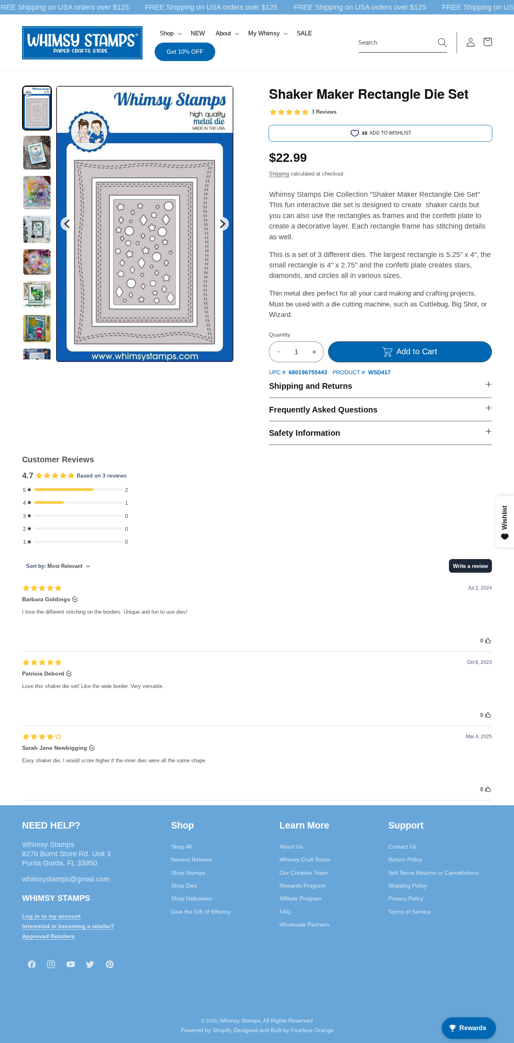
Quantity (279, 334)
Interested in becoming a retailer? (68, 926)
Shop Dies (184, 885)
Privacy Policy (405, 898)
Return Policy (405, 859)
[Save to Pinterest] (222, 97)
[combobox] (403, 43)
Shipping (279, 174)
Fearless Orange (312, 1030)
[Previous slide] (67, 224)
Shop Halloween (191, 898)
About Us (291, 846)
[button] (170, 33)
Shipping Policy (407, 885)
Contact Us (402, 846)
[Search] (442, 42)
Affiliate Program (300, 898)
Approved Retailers (48, 936)
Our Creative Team (303, 873)
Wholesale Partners (304, 924)
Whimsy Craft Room (304, 859)
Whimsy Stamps (240, 1020)
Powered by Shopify (206, 1030)
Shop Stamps (188, 873)
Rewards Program (302, 885)
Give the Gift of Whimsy (201, 911)
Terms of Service (409, 911)
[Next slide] (221, 224)
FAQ (285, 911)
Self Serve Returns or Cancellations (433, 873)
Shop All (181, 846)
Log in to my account (51, 916)
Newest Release (191, 859)
